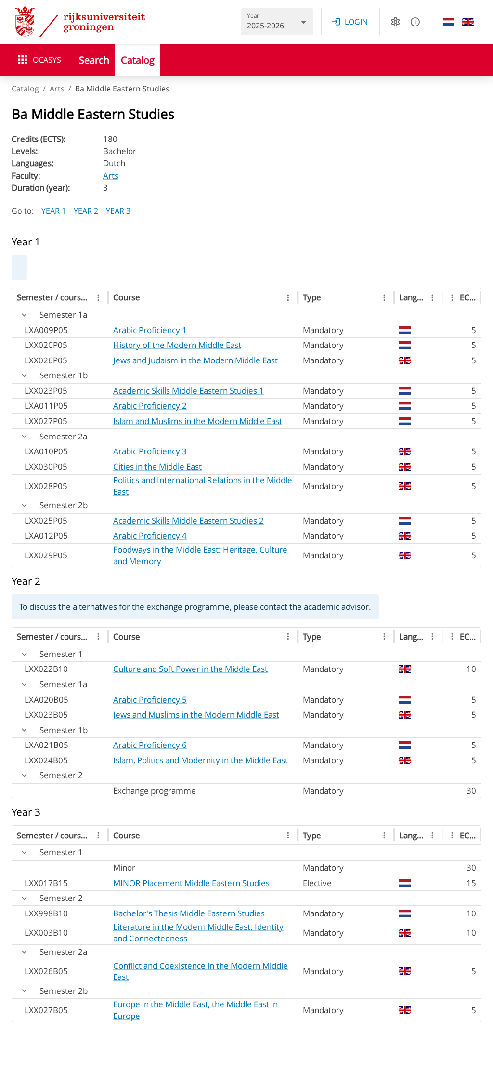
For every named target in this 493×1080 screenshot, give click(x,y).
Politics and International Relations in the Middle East (202, 486)
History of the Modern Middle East (177, 344)
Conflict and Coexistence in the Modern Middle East (200, 971)
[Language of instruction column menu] (432, 297)
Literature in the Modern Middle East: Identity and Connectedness (198, 932)
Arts (57, 88)
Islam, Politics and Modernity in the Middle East (200, 760)
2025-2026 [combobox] (265, 25)
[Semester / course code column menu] (98, 297)
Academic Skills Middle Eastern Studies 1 (188, 390)
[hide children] (24, 315)
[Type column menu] (384, 297)
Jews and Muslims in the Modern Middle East (196, 714)
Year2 (86, 211)
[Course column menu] (288, 297)
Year (253, 16)
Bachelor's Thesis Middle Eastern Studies (189, 913)
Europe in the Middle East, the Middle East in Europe (195, 1010)
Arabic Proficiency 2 (150, 405)
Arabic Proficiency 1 (150, 329)
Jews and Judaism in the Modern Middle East (195, 360)
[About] (415, 22)
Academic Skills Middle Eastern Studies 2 (188, 520)
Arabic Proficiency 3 (150, 451)
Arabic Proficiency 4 (150, 535)
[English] (468, 21)
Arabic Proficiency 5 (150, 699)
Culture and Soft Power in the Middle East (190, 668)
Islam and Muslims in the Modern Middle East (197, 420)
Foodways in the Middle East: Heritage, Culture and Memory (200, 555)
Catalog (25, 88)
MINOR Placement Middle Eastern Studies (191, 882)
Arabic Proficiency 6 (150, 744)
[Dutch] (448, 21)
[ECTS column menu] (452, 297)
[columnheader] (60, 297)
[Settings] (395, 22)
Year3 (118, 211)
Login (356, 21)
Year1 (53, 211)
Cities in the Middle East (157, 466)
